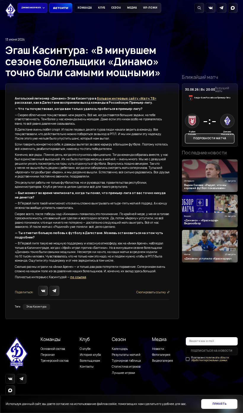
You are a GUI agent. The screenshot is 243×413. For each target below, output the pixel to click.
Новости (158, 348)
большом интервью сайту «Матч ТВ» (126, 98)
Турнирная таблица (126, 360)
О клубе (85, 348)
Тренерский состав (54, 360)
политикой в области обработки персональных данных (210, 359)
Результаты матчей (126, 354)
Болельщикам (90, 360)
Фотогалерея (161, 354)
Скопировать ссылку (151, 292)
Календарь (120, 348)
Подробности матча (209, 138)
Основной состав (53, 348)
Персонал (48, 354)
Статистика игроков (126, 366)
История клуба (90, 354)
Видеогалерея (162, 360)
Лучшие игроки (123, 372)
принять (219, 404)
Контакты (87, 366)
